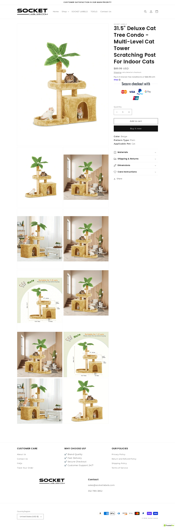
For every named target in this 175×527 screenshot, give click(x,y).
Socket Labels (153, 518)
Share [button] (119, 179)
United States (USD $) (29, 516)
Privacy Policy (118, 454)
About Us (21, 454)
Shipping (117, 72)
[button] (65, 11)
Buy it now (136, 128)
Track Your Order (25, 468)
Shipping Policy (119, 463)
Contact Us (22, 459)
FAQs (19, 463)
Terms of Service (120, 468)
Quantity (118, 107)
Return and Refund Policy (124, 459)
